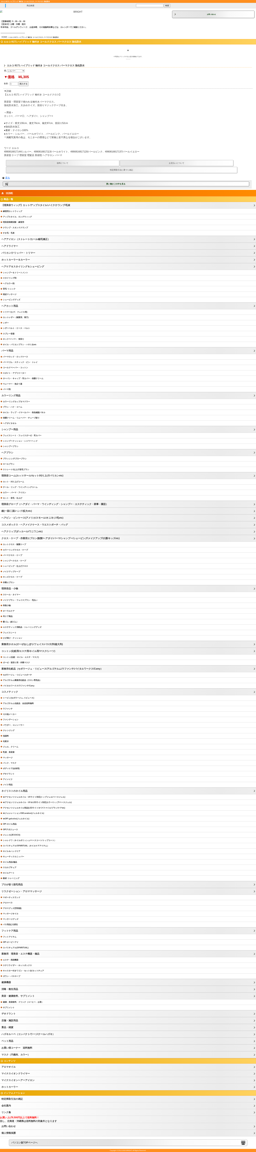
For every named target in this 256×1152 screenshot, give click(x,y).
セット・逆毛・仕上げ (12, 498)
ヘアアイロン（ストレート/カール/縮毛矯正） (25, 239)
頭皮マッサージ (9, 294)
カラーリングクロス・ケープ (15, 550)
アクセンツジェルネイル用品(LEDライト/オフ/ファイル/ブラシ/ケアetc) (34, 808)
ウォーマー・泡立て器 (12, 384)
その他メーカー (9, 714)
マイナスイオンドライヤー (15, 1073)
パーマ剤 (7, 389)
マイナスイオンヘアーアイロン (18, 1080)
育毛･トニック (9, 289)
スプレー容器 (9, 334)
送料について (62, 163)
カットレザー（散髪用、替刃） (16, 317)
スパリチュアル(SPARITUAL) (15, 948)
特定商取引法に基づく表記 (121, 170)
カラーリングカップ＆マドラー (16, 401)
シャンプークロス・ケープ (14, 561)
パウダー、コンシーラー (13, 725)
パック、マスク (9, 763)
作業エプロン (9, 582)
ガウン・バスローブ (11, 976)
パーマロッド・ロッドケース (15, 357)
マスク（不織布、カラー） (15, 1054)
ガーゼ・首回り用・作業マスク (16, 662)
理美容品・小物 (9, 588)
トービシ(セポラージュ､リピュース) (18, 698)
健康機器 (6, 982)
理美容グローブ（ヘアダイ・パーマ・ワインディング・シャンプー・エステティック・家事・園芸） (54, 504)
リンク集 (6, 1112)
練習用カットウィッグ (12, 211)
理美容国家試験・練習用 (13, 222)
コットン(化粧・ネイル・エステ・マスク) (21, 657)
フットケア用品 (9, 930)
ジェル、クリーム (10, 747)
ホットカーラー (9, 1087)
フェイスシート (9, 632)
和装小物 (7, 605)
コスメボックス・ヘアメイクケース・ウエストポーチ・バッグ (34, 524)
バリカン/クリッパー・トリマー (18, 253)
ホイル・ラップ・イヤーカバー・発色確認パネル (24, 412)
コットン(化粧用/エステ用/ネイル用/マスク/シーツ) (28, 651)
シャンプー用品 (9, 429)
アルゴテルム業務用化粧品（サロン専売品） (22, 680)
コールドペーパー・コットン (15, 367)
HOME (4, 37)
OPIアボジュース (10, 829)
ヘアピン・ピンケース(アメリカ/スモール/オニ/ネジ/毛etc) (32, 517)
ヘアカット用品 (9, 306)
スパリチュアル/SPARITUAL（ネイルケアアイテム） (26, 846)
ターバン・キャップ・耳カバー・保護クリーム (23, 378)
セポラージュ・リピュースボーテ (17, 675)
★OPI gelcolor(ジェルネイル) (16, 819)
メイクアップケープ (11, 571)
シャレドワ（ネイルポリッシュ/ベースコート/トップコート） (29, 840)
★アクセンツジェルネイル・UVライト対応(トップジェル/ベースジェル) (34, 797)
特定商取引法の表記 (12, 1099)
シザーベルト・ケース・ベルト (16, 328)
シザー (6, 323)
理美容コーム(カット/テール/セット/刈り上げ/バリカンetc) (32, 475)
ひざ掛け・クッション (12, 638)
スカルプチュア (9, 867)
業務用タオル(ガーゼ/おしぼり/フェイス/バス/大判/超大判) (32, 644)
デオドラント (9, 774)
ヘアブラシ (7, 452)
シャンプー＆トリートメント (15, 272)
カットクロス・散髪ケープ (14, 544)
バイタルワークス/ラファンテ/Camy (18, 686)
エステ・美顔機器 (10, 960)
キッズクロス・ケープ (12, 577)
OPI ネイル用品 (10, 824)
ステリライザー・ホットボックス (17, 965)
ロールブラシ (9, 464)
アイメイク (8, 779)
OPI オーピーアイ (11, 942)
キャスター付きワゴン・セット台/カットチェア (23, 971)
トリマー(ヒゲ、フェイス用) (15, 312)
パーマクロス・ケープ (12, 555)
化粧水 (6, 741)
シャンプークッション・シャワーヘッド (20, 441)
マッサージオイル (10, 913)
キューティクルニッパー (13, 856)
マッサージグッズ (10, 919)
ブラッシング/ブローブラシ (15, 459)
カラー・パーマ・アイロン (14, 492)
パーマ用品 (7, 350)
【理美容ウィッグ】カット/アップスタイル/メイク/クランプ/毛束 (35, 205)
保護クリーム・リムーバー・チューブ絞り (21, 418)
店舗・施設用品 (9, 1020)
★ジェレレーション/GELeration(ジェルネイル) (23, 813)
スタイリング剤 (9, 278)
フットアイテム (9, 937)
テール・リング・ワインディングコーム (20, 487)
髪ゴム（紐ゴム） (10, 622)
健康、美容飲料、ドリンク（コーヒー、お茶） (23, 1002)
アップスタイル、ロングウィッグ (17, 217)
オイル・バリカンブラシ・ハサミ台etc (19, 344)
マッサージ (8, 757)
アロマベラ (8, 903)
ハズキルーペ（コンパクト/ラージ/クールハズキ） (28, 1034)
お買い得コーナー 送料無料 (16, 1048)
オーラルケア (9, 611)
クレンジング (9, 730)
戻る (7, 178)
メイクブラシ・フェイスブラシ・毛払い (20, 600)
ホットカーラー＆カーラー (15, 259)
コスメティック (9, 691)
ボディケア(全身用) (11, 768)
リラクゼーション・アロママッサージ (21, 891)
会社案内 (6, 1105)
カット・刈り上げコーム (13, 482)
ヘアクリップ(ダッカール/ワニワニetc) (22, 531)
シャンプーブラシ (10, 446)
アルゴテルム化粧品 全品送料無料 (18, 703)
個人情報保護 (8, 1133)
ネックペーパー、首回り (13, 339)
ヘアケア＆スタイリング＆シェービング (22, 266)
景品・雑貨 (7, 1027)
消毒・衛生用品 (9, 989)
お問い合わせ (211, 14)
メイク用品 (8, 785)
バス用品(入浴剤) (10, 924)
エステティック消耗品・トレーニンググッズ (22, 627)
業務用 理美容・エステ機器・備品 (20, 953)
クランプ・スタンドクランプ (15, 227)
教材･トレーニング (11, 878)
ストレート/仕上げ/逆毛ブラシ (16, 469)
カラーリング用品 (10, 395)
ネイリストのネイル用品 (14, 791)
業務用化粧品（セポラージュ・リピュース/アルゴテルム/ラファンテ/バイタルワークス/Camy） (52, 668)
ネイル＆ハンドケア (11, 851)
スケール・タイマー (11, 594)
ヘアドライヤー (9, 246)
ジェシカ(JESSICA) (11, 835)
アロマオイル (8, 1067)
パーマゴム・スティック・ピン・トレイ (20, 362)
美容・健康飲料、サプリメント (18, 996)
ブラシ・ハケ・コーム (12, 407)
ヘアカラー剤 (9, 283)
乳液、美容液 (9, 752)
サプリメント (9, 1007)
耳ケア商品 (8, 616)
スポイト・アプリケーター (14, 373)
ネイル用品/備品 (10, 862)
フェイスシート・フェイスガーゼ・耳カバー (22, 435)
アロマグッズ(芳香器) (12, 908)
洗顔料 (6, 736)
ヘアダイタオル (9, 423)
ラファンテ (8, 709)
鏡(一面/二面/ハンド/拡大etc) (16, 511)
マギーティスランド (11, 897)
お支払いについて (176, 163)
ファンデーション (10, 719)
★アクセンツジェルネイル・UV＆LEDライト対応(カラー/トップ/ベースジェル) (37, 802)
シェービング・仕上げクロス (15, 566)
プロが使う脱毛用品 (12, 884)
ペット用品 (7, 1041)
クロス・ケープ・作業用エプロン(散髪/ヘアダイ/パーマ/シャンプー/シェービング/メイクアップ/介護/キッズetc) (60, 538)
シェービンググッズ (11, 300)
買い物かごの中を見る (115, 184)
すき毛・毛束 (9, 233)
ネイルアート (9, 873)
